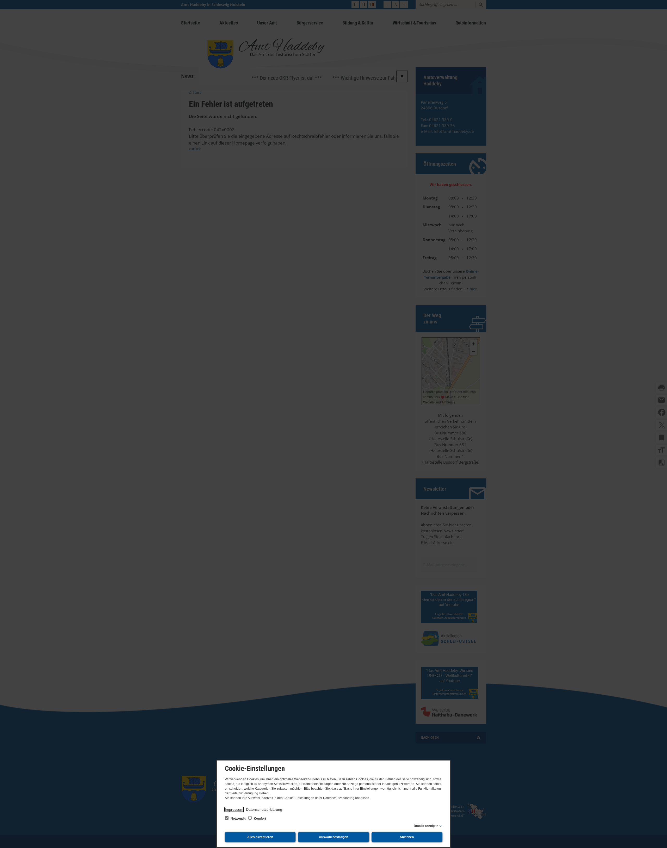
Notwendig (238, 818)
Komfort (259, 818)
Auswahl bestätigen (333, 837)
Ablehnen (407, 837)
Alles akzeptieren (260, 837)
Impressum (234, 809)
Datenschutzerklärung (264, 809)
